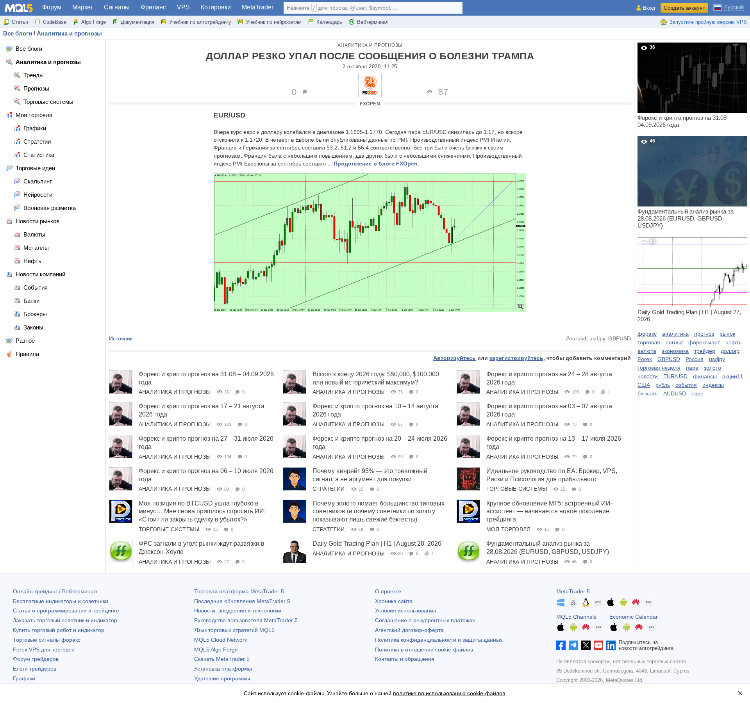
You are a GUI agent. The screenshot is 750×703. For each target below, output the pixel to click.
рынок (727, 334)
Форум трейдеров (36, 659)
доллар (730, 351)
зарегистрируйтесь (516, 358)
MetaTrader (257, 7)
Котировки (216, 7)
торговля (649, 342)
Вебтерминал (373, 22)
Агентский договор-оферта (409, 630)
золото (712, 368)
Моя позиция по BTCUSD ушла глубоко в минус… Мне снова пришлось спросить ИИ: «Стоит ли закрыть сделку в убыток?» (202, 511)
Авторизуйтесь (454, 358)
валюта (647, 351)
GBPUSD (619, 338)
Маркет (82, 7)
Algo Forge (93, 22)
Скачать (222, 659)
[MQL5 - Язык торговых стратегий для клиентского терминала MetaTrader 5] (19, 8)
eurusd (577, 338)
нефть (733, 342)
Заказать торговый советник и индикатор (65, 620)
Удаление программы (222, 678)
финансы (705, 376)
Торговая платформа (239, 591)
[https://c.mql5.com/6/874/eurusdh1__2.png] (370, 242)
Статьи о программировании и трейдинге (66, 610)
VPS (183, 7)
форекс (647, 334)
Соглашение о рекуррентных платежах (425, 620)
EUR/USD (675, 376)
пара (692, 368)
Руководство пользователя (246, 620)
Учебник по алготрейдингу (200, 22)
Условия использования (405, 610)
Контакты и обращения (404, 659)
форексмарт (704, 342)
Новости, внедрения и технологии (237, 610)
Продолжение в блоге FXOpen (376, 163)
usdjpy (597, 338)
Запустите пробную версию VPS (708, 22)
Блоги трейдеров (34, 669)
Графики (24, 678)
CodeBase (54, 22)
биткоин (648, 393)
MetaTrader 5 (573, 591)
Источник (120, 338)
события (686, 385)
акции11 (732, 376)
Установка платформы (223, 669)
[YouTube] (598, 645)
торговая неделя (659, 368)
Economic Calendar (633, 617)
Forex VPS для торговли (44, 649)
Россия (695, 359)
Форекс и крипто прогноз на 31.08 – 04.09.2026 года (684, 86)
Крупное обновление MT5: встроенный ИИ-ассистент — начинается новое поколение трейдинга (549, 511)
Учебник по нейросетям (274, 22)
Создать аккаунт (684, 8)
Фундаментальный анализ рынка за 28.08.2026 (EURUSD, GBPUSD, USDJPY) (686, 183)
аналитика (675, 334)
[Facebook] (561, 645)
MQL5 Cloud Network (220, 640)
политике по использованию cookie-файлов (449, 693)
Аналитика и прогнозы (370, 45)
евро (697, 393)
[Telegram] (573, 645)
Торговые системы (516, 489)
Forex (645, 359)
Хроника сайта (393, 601)
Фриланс (153, 7)
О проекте (388, 591)
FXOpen (370, 104)
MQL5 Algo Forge (216, 649)
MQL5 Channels (576, 617)
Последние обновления (242, 601)
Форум (51, 7)
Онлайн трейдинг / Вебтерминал (55, 591)
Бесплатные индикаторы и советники (60, 601)
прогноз (704, 334)
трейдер (704, 351)
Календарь (329, 22)
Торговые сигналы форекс (46, 640)
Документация (137, 22)
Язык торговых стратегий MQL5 (234, 630)
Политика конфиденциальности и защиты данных (439, 640)
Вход (649, 8)
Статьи (20, 22)
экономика (675, 351)
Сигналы (117, 7)
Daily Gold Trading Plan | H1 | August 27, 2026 (689, 280)
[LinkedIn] (611, 645)
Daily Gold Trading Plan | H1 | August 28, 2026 (376, 543)
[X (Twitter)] (586, 645)
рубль (662, 385)
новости (648, 376)
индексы (713, 385)
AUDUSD (674, 393)
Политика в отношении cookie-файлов (424, 649)
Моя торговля (508, 529)
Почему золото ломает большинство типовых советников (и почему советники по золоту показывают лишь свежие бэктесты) (378, 511)
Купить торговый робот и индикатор (58, 630)
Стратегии (328, 489)
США (644, 385)
